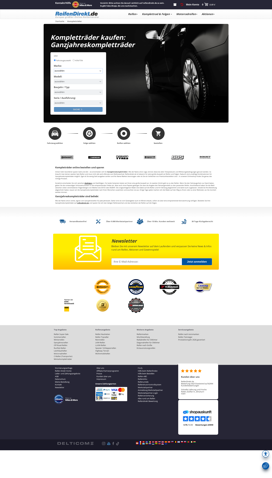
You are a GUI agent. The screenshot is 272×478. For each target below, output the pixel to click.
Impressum (101, 379)
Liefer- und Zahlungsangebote (67, 373)
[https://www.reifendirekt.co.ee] (153, 443)
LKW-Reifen (100, 342)
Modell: (58, 76)
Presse (99, 373)
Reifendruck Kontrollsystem (149, 384)
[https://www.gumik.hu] (194, 442)
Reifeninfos (142, 379)
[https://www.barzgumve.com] (147, 443)
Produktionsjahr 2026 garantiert (191, 339)
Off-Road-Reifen (60, 345)
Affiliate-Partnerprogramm (107, 371)
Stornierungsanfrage (63, 368)
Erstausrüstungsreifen (146, 348)
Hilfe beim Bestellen (146, 373)
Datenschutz (60, 379)
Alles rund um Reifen (146, 398)
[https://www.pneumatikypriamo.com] (185, 442)
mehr (183, 393)
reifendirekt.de (83, 203)
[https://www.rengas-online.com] (179, 442)
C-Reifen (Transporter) (63, 356)
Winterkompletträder (63, 359)
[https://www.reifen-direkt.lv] (159, 443)
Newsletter (59, 387)
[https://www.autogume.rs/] (163, 443)
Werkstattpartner (145, 387)
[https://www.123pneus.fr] (140, 442)
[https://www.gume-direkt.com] (172, 442)
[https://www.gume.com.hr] (150, 443)
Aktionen (207, 14)
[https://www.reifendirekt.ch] (143, 442)
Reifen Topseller (102, 337)
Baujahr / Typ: (62, 87)
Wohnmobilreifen (102, 353)
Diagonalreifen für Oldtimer (148, 342)
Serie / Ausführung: (65, 98)
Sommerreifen (60, 337)
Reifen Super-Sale (61, 334)
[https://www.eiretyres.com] (191, 442)
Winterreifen (59, 339)
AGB (57, 376)
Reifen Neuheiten (102, 334)
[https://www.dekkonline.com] (153, 442)
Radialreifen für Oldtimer (147, 339)
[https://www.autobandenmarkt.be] (175, 442)
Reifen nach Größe (144, 345)
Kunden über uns (103, 376)
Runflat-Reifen (60, 348)
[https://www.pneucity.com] (188, 442)
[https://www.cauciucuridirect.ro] (140, 443)
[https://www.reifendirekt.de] (137, 442)
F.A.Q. (140, 368)
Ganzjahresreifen (61, 342)
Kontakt (58, 384)
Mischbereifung (143, 337)
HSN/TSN (79, 60)
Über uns (100, 368)
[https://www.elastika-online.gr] (143, 443)
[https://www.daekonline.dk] (156, 442)
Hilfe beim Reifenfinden (148, 371)
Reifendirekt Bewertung (148, 401)
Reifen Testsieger (185, 337)
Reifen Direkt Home (63, 371)
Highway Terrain (102, 350)
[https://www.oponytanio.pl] (137, 443)
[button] (265, 453)
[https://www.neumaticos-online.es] (166, 442)
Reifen (132, 14)
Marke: (58, 65)
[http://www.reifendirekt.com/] (166, 443)
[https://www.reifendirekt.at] (169, 442)
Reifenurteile (143, 382)
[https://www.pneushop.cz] (182, 442)
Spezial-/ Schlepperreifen (105, 348)
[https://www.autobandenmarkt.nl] (159, 442)
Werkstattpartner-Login (148, 393)
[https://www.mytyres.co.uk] (163, 442)
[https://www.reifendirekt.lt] (156, 443)
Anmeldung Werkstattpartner (150, 390)
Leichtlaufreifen (60, 350)
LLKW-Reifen (100, 345)
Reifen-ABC (142, 376)
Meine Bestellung (62, 382)
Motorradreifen (186, 14)
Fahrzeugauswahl (63, 60)
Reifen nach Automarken (188, 334)
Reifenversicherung (146, 395)
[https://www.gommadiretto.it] (150, 442)
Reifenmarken (142, 334)
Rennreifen (100, 339)
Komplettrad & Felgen (156, 14)
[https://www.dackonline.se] (147, 442)
